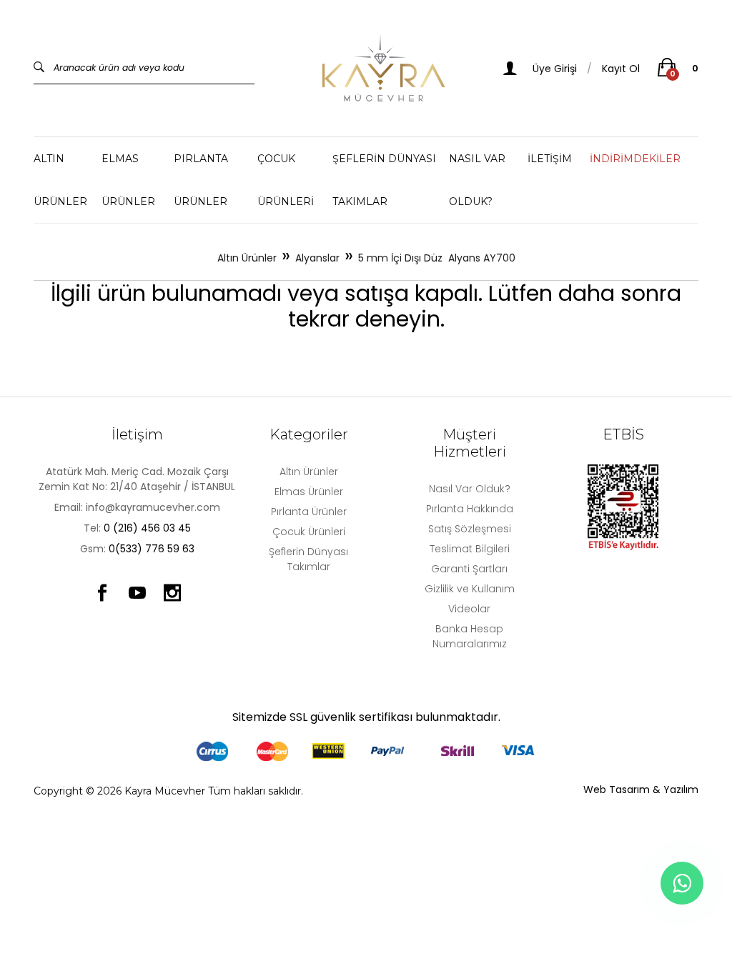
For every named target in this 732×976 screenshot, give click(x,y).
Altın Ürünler (60, 180)
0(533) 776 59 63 (151, 549)
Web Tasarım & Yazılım (640, 789)
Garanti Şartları (469, 569)
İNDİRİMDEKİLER (635, 158)
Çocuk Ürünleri (285, 180)
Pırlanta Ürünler (201, 180)
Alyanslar (317, 258)
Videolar (469, 609)
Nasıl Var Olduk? (469, 489)
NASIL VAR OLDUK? (477, 180)
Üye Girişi (553, 68)
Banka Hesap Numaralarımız (469, 636)
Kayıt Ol (621, 68)
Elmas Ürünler (128, 180)
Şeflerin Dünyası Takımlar (384, 180)
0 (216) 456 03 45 (147, 528)
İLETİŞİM (550, 158)
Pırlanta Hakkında (469, 509)
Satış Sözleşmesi (469, 529)
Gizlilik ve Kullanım (470, 589)
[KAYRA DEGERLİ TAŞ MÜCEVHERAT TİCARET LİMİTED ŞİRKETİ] (384, 68)
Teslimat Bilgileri (470, 549)
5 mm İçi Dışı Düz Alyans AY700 (436, 258)
